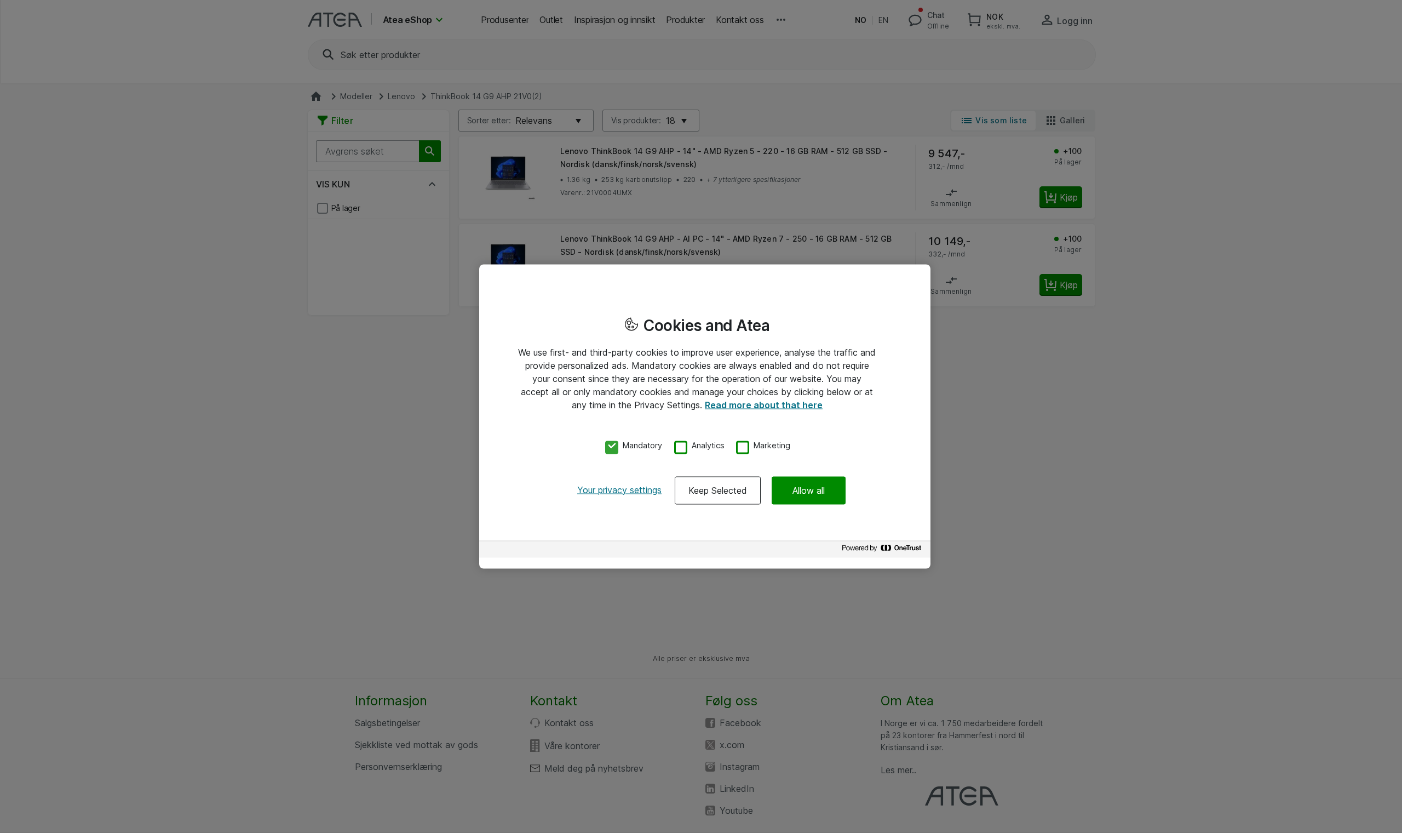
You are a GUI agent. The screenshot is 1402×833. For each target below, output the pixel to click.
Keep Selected (717, 489)
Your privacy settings (619, 489)
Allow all (808, 489)
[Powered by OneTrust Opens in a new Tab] (883, 550)
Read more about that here (764, 405)
